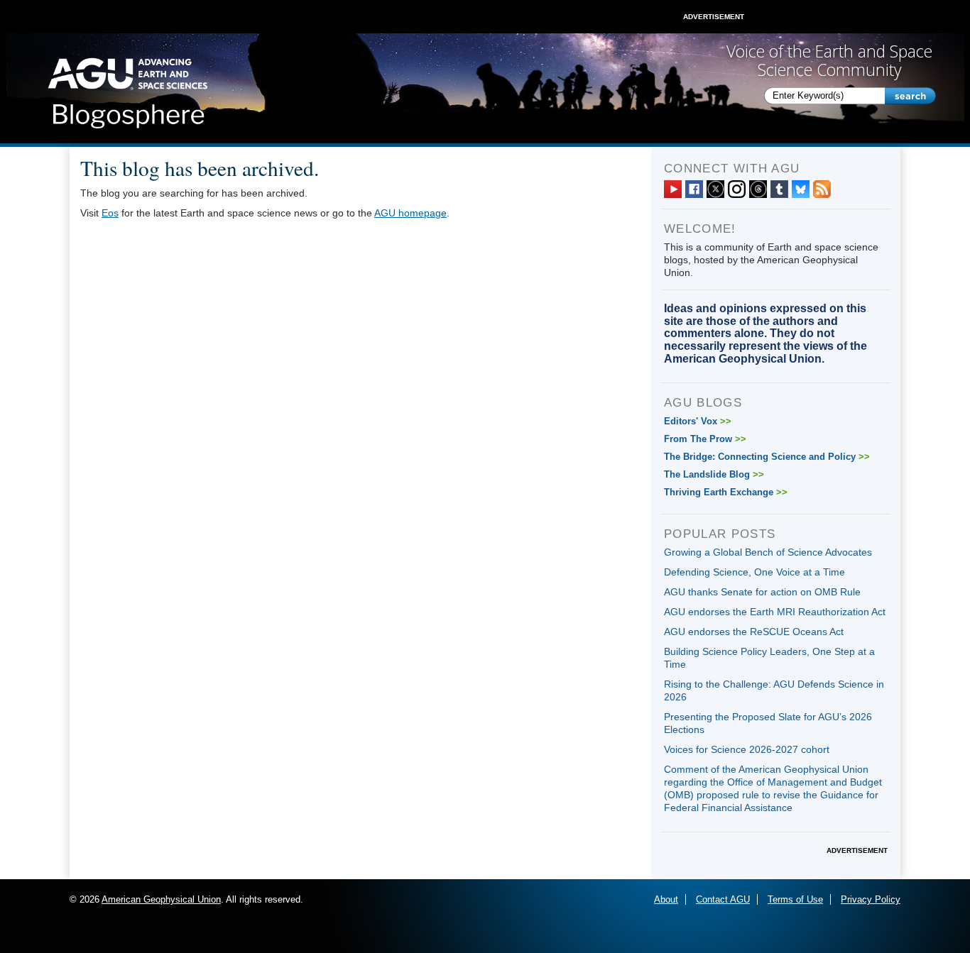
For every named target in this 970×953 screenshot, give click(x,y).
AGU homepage (410, 213)
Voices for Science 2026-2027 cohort (746, 749)
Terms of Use (795, 899)
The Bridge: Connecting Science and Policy (767, 456)
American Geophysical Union (161, 899)
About (666, 899)
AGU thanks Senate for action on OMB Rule (762, 591)
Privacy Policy (870, 899)
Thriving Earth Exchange (726, 492)
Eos (110, 213)
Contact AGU (723, 899)
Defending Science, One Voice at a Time (754, 572)
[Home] (127, 88)
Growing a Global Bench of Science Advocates (768, 552)
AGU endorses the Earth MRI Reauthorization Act (774, 611)
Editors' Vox (697, 421)
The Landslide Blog (714, 474)
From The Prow (705, 439)
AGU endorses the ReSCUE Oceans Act (754, 631)
